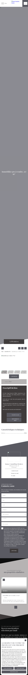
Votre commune (6, 514)
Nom (3, 500)
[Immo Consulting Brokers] (16, 3)
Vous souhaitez (4, 518)
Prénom (3, 495)
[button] (14, 376)
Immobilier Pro (8, 351)
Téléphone (4, 509)
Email (3, 504)
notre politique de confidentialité (10, 545)
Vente (2, 351)
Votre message (5, 524)
